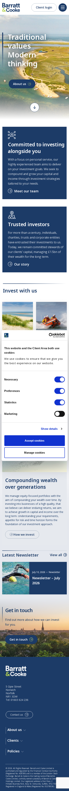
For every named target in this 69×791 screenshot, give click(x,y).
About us (19, 84)
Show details (49, 428)
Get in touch (19, 639)
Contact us (16, 714)
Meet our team (26, 191)
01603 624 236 (19, 700)
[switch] (59, 391)
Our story (21, 264)
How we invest (24, 535)
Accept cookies (34, 440)
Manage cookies (34, 452)
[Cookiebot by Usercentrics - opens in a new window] (49, 335)
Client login (44, 7)
